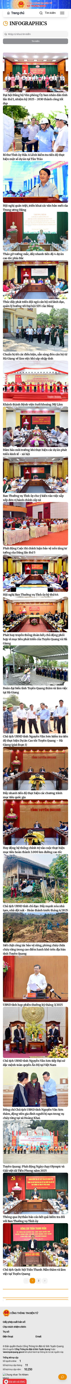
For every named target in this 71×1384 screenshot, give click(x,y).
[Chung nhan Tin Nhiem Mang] (35, 1376)
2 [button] (38, 1280)
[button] (45, 1280)
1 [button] (32, 1280)
